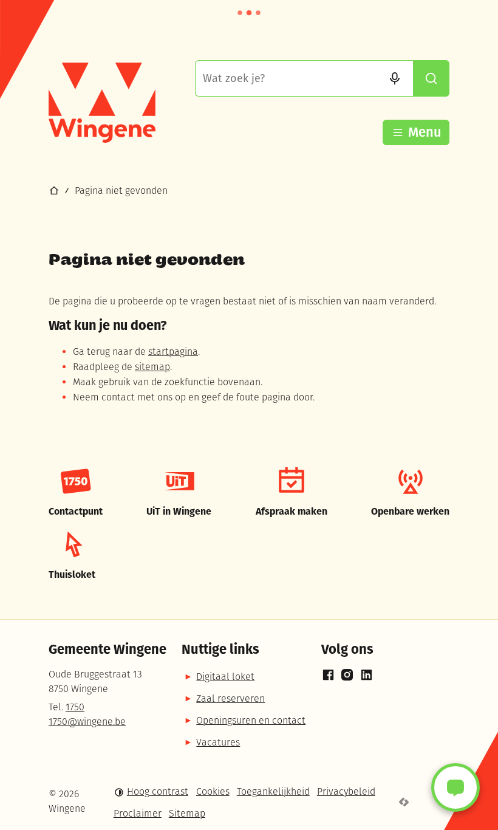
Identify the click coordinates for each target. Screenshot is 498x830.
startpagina (173, 352)
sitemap (152, 367)
